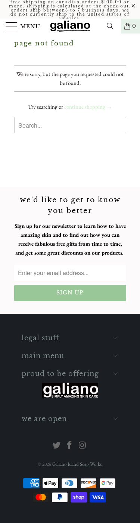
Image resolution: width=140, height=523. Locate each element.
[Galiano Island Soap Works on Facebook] (69, 446)
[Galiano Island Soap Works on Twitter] (56, 446)
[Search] (112, 26)
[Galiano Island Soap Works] (70, 26)
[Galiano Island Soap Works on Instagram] (82, 446)
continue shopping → (88, 106)
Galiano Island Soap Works (77, 464)
